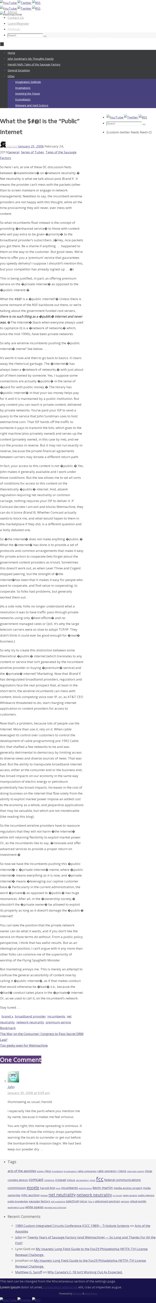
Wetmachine (21, 27)
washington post (16, 1207)
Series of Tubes (32, 152)
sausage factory (39, 1201)
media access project (128, 1188)
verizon (125, 1201)
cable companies (86, 1171)
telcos (83, 1201)
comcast (36, 1179)
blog (48, 1171)
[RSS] (36, 3)
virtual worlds (138, 1201)
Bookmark (8, 1028)
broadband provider (30, 1016)
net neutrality (62, 1194)
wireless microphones (55, 1207)
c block (121, 1171)
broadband (57, 1171)
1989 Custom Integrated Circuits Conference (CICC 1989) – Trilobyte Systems (72, 1225)
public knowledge (18, 1201)
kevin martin (103, 1187)
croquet (60, 1180)
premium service (58, 1022)
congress (49, 1180)
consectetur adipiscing (61, 1287)
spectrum (72, 1201)
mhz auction (30, 1195)
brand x (7, 1016)
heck (58, 1188)
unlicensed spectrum (107, 1201)
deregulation (82, 1180)
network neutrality (30, 1022)
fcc (99, 1179)
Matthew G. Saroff (28, 1272)
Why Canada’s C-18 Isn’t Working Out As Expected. (85, 1272)
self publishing (58, 1201)
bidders (41, 1171)
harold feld (47, 1188)
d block (71, 1180)
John (11, 1087)
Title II (91, 1201)
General (13, 152)
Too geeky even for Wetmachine (24, 1045)
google (33, 1187)
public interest (146, 1195)
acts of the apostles (22, 1171)
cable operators (107, 1171)
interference (85, 1188)
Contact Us (16, 17)
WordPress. (90, 1293)
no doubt (117, 1195)
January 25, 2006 (31, 146)
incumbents (56, 1016)
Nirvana (77, 1293)
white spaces (34, 1207)
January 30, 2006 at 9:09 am (29, 1093)
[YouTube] (9, 3)
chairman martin (135, 1171)
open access (130, 1195)
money (44, 1195)
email (92, 1180)
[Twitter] (25, 3)
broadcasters (70, 1171)
